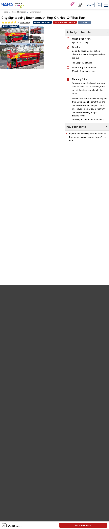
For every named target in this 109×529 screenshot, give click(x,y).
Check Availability (83, 525)
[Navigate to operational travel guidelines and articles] (80, 5)
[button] (7, 68)
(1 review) (25, 22)
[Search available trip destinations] (99, 4)
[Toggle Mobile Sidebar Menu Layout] (106, 5)
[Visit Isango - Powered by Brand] (19, 6)
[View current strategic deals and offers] (73, 4)
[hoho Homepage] (7, 5)
